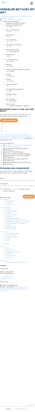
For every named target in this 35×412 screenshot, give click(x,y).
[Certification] (19, 147)
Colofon (25, 287)
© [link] (0, 287)
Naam (2, 178)
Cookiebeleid (4, 289)
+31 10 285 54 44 (20, 409)
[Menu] (31, 3)
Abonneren (29, 196)
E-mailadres (4, 184)
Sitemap (18, 287)
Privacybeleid (14, 289)
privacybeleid (14, 189)
